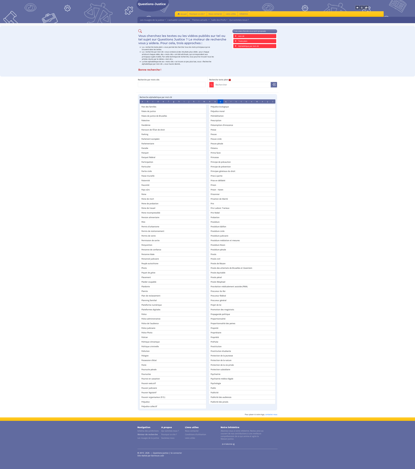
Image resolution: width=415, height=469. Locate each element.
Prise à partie (216, 176)
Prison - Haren (217, 189)
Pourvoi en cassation (150, 378)
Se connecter (176, 453)
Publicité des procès (219, 402)
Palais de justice (148, 111)
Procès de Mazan (218, 263)
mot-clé (241, 36)
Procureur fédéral (218, 295)
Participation (147, 162)
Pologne (144, 355)
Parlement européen (150, 139)
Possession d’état (149, 360)
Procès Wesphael (218, 282)
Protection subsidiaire (220, 369)
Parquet (145, 152)
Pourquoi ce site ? (197, 14)
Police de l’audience (150, 323)
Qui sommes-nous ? (239, 20)
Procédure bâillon (218, 226)
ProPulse (214, 341)
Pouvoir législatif (148, 392)
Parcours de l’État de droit (153, 129)
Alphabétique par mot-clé (248, 46)
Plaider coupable (148, 282)
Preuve (214, 134)
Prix (212, 203)
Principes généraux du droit (223, 171)
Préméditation (217, 116)
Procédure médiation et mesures (225, 240)
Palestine (145, 120)
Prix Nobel (215, 212)
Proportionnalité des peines (223, 323)
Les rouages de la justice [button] (152, 20)
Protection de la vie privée (222, 365)
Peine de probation (149, 203)
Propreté (214, 328)
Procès (213, 254)
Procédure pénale (218, 249)
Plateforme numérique (151, 305)
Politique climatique (150, 341)
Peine (143, 194)
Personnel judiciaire (150, 258)
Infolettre (243, 14)
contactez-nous (271, 414)
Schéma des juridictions (148, 431)
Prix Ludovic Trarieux (220, 208)
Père (143, 222)
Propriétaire (216, 332)
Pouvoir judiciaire (149, 388)
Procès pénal (216, 277)
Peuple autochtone (149, 263)
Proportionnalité (218, 318)
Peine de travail (148, 208)
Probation (215, 217)
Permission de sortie (150, 240)
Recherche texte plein (218, 79)
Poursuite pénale (148, 369)
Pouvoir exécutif (148, 383)
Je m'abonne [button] (227, 444)
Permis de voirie (148, 235)
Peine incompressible (150, 212)
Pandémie (145, 125)
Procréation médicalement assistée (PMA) (229, 286)
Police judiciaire (148, 328)
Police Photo (146, 332)
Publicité (214, 392)
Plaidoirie (145, 286)
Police (144, 314)
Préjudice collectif (149, 406)
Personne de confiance (151, 249)
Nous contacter (215, 14)
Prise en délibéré (218, 180)
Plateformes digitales (150, 309)
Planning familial (149, 300)
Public (213, 388)
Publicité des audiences (221, 397)
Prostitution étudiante (221, 351)
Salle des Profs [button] (218, 20)
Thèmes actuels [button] (200, 20)
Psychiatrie (215, 374)
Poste (143, 365)
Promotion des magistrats (222, 309)
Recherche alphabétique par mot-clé (156, 97)
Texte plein (242, 41)
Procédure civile (217, 231)
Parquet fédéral (148, 157)
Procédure (215, 222)
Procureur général (218, 300)
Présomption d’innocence (222, 125)
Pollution (145, 351)
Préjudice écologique (220, 106)
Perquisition (146, 245)
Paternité (145, 180)
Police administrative (150, 318)
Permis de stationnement (152, 231)
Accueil (183, 14)
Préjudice (145, 402)
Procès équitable (218, 272)
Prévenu (214, 148)
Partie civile (146, 171)
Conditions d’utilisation (195, 434)
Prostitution (216, 346)
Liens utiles (231, 14)
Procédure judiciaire (219, 235)
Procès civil (215, 258)
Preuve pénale (217, 143)
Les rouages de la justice (148, 438)
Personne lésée (147, 254)
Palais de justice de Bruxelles (154, 116)
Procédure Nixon (218, 245)
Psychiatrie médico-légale (222, 378)
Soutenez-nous (167, 438)
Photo (144, 268)
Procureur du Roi (218, 291)
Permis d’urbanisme (150, 226)
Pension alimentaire (150, 217)
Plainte (144, 291)
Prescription (216, 120)
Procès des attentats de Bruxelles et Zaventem (231, 268)
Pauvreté (145, 185)
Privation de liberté (219, 199)
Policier (144, 337)
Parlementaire (147, 143)
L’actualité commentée (179, 20)
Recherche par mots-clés (148, 79)
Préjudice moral (218, 111)
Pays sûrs (145, 189)
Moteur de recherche (147, 434)
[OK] (274, 85)
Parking (144, 134)
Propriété (215, 337)
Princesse (215, 157)
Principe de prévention (221, 166)
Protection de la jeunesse (222, 355)
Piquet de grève (148, 272)
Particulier (146, 166)
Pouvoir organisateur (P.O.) (153, 397)
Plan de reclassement (150, 295)
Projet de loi (216, 305)
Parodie (144, 148)
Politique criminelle (150, 346)
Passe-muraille (147, 176)
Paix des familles (148, 106)
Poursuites (146, 374)
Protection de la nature (221, 360)
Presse (213, 129)
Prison (213, 185)
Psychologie (216, 383)
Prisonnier (215, 194)
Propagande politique (220, 314)
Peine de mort (147, 199)
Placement (146, 277)
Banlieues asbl (157, 455)
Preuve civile (216, 139)
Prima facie (216, 152)
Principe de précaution (221, 162)
